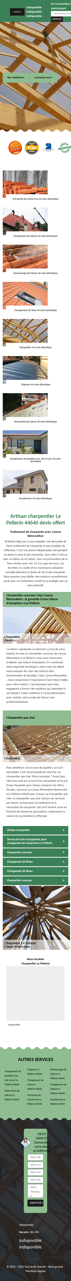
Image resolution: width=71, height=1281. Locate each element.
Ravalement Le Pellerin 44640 (58, 1101)
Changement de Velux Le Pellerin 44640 (35, 1084)
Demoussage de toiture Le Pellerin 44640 (58, 1074)
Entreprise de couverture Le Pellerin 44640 (34, 1099)
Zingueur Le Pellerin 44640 (34, 1071)
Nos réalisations (15, 77)
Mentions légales (35, 1271)
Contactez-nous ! (43, 77)
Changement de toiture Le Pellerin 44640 (58, 1089)
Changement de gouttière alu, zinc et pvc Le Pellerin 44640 (13, 1078)
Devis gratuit (55, 1266)
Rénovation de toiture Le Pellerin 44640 (12, 1095)
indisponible (34, 7)
